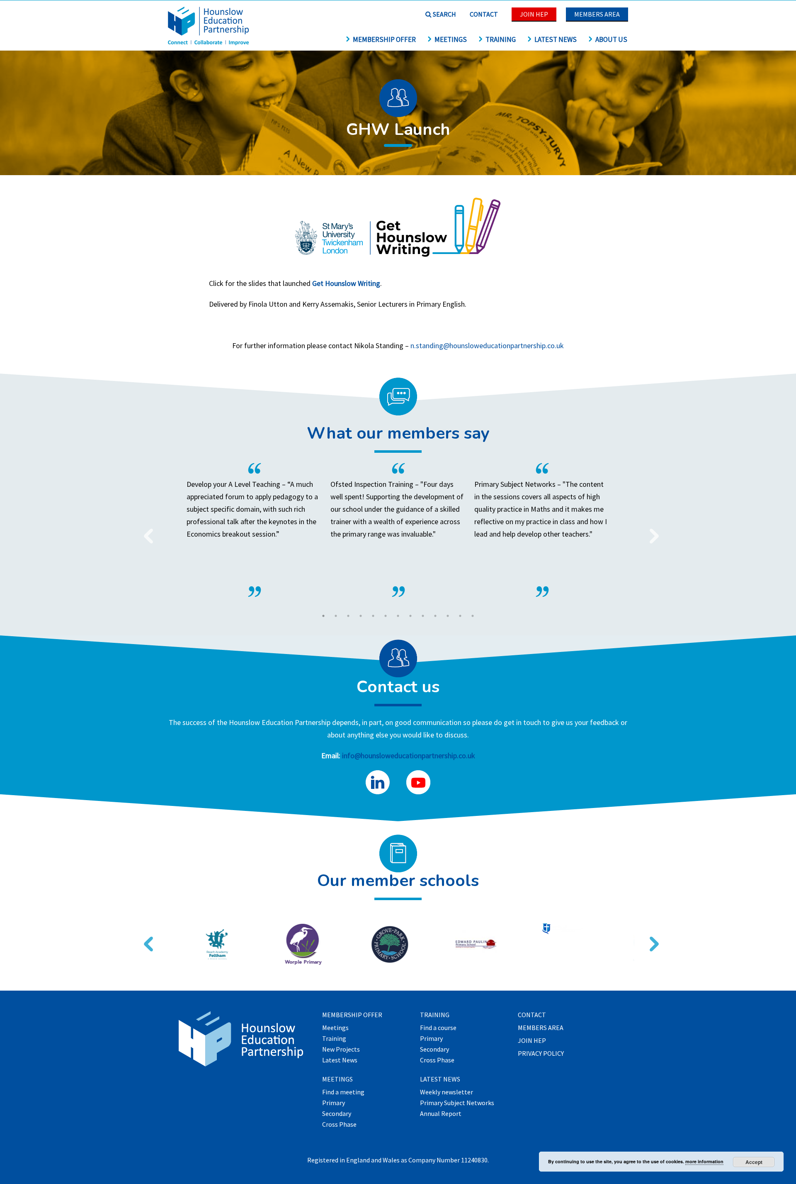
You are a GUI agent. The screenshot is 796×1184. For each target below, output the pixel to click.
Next (651, 531)
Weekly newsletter (446, 1092)
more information (704, 1161)
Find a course (438, 1028)
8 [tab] (410, 616)
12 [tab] (460, 616)
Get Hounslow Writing (346, 283)
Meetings (450, 39)
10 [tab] (435, 616)
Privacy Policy (541, 1053)
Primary (333, 1103)
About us (611, 39)
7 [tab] (398, 616)
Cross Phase (339, 1124)
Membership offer (384, 39)
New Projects (341, 1049)
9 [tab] (423, 616)
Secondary (336, 1114)
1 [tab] (323, 616)
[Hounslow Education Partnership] (209, 42)
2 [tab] (336, 616)
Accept (753, 1162)
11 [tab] (448, 616)
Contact (484, 14)
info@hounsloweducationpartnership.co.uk (408, 755)
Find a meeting (343, 1092)
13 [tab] (472, 616)
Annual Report (440, 1114)
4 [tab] (361, 616)
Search (444, 14)
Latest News (555, 39)
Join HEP (534, 14)
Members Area (597, 14)
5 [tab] (373, 616)
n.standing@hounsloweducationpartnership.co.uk (487, 345)
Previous (145, 531)
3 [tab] (348, 616)
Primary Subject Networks (457, 1103)
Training (500, 39)
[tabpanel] (398, 530)
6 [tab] (385, 616)
